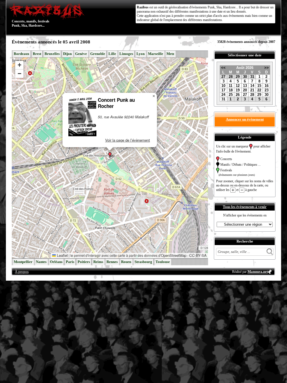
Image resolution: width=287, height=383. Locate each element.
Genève (81, 54)
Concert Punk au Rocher (116, 102)
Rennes (112, 262)
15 (259, 86)
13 (245, 86)
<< (223, 68)
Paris (70, 262)
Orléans (56, 262)
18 (231, 90)
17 (223, 90)
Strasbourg (143, 262)
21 (252, 90)
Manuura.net (257, 271)
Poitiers (84, 262)
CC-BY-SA (198, 255)
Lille (112, 54)
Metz (170, 54)
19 (238, 90)
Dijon (67, 54)
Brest (37, 54)
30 (245, 77)
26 (238, 95)
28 (231, 77)
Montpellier (23, 262)
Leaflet (62, 255)
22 (259, 90)
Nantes (41, 262)
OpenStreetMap (173, 255)
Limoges (126, 54)
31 (252, 77)
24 (223, 95)
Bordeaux (21, 54)
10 (223, 86)
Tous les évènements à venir (245, 207)
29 (238, 77)
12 (238, 86)
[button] (110, 155)
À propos (22, 271)
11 (230, 86)
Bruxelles (52, 54)
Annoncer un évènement (245, 119)
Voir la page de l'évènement (127, 140)
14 (252, 86)
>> (266, 68)
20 (245, 90)
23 (267, 90)
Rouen (126, 262)
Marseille (155, 54)
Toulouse (163, 262)
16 (267, 86)
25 (231, 95)
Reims (98, 262)
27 (223, 77)
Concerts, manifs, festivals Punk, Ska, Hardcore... (30, 15)
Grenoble (97, 54)
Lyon (140, 54)
